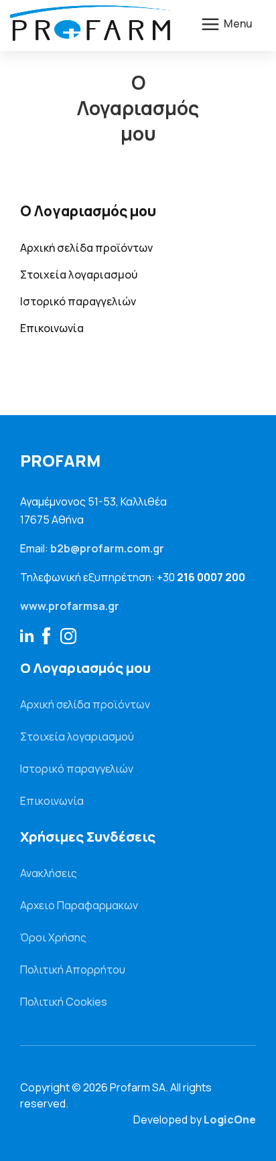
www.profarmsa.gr (69, 606)
